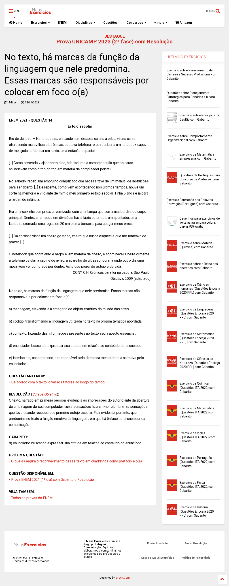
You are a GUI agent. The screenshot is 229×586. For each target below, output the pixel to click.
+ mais (159, 22)
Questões (110, 22)
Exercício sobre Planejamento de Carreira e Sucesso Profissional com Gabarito (192, 74)
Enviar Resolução (196, 543)
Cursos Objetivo (44, 394)
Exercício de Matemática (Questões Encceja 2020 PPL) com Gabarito (197, 338)
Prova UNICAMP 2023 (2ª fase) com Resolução (114, 41)
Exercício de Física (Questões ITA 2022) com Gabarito (198, 486)
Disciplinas (84, 22)
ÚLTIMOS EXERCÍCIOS (186, 57)
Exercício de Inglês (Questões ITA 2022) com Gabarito (198, 437)
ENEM (62, 22)
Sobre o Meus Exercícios (157, 557)
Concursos (135, 22)
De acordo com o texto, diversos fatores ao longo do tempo (58, 382)
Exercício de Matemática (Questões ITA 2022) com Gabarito (198, 412)
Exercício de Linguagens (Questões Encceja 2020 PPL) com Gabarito (197, 313)
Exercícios (39, 22)
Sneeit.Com (122, 577)
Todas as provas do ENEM (32, 498)
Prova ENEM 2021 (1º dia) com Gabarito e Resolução (52, 479)
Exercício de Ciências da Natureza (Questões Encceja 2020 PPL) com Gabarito (200, 363)
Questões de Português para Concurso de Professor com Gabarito (200, 179)
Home (17, 22)
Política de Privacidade (195, 557)
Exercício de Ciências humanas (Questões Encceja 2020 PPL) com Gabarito (200, 288)
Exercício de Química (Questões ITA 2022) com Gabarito (198, 387)
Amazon (185, 22)
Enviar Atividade (157, 543)
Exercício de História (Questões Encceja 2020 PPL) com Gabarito (197, 511)
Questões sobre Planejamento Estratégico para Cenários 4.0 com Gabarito (191, 97)
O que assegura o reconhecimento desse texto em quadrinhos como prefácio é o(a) (76, 461)
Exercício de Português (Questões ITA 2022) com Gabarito (198, 462)
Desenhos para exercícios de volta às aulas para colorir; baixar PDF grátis (200, 222)
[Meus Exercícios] (40, 12)
